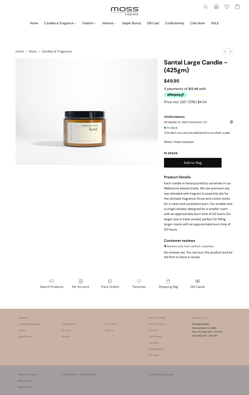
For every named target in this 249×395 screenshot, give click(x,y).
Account (153, 330)
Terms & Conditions (28, 374)
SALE (215, 23)
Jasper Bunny (131, 23)
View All (65, 336)
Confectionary (68, 324)
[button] (124, 10)
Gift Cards (197, 287)
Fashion (88, 23)
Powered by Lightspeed (161, 374)
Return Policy (25, 381)
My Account (80, 287)
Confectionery (174, 23)
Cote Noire (197, 23)
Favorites (139, 287)
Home (34, 23)
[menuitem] (225, 51)
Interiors (108, 23)
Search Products (51, 287)
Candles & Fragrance (59, 23)
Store (33, 51)
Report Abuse (25, 387)
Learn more (197, 95)
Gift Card (153, 23)
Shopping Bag (168, 287)
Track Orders (110, 287)
